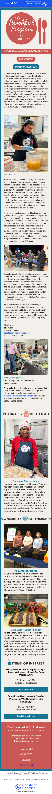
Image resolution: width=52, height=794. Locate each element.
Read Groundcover (26, 716)
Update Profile (20, 780)
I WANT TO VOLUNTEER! (26, 67)
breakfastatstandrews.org (26, 741)
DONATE (26, 759)
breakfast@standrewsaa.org (16, 333)
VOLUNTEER (26, 754)
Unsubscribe (8, 780)
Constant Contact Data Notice (37, 780)
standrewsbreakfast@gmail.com (18, 396)
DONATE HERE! (26, 59)
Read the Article (26, 689)
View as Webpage (26, 765)
